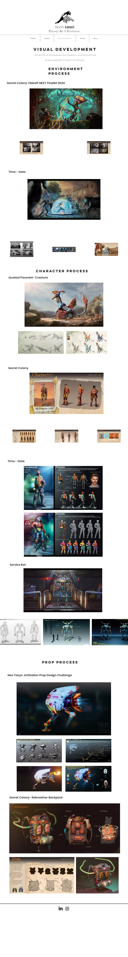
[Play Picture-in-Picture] (97, 324)
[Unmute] (30, 324)
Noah (60, 27)
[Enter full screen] (101, 324)
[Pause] (27, 324)
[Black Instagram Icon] (67, 908)
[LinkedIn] (60, 908)
